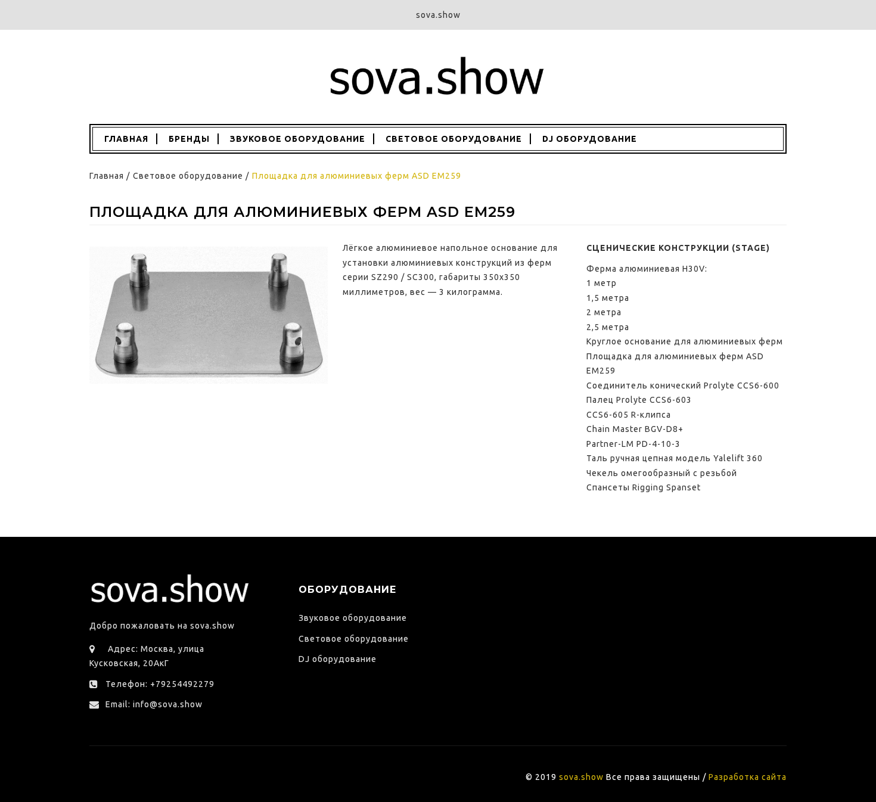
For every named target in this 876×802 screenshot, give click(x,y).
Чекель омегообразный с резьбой (661, 473)
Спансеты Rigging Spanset (643, 487)
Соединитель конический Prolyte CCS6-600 (682, 385)
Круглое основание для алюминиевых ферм (684, 341)
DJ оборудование (589, 139)
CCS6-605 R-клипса (628, 414)
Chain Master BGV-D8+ (635, 429)
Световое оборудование (454, 139)
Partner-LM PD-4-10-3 (633, 444)
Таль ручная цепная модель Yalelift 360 (674, 458)
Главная (125, 139)
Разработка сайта (748, 777)
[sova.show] (438, 76)
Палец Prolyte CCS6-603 (639, 400)
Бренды (189, 139)
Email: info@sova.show (154, 704)
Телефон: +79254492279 (160, 684)
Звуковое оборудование (297, 139)
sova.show (581, 777)
